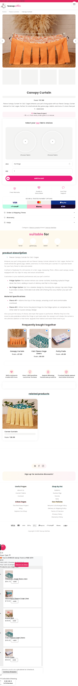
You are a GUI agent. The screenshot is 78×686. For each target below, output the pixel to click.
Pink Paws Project (40, 113)
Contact (21, 496)
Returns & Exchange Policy (57, 505)
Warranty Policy (57, 517)
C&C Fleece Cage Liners (15, 638)
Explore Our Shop (21, 511)
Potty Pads (9, 657)
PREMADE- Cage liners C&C (16, 579)
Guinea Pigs (57, 493)
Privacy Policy (57, 514)
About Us (20, 490)
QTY (7, 171)
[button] (8, 682)
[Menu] (74, 4)
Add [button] (15, 581)
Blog (20, 508)
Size (7, 164)
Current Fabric (21, 493)
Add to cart (39, 178)
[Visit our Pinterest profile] (35, 466)
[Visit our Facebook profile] (39, 466)
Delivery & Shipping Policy (57, 508)
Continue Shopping (10, 672)
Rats (57, 499)
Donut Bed (9, 618)
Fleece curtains (14, 12)
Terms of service (57, 511)
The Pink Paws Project (21, 505)
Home (4, 12)
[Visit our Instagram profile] (43, 466)
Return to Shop (22, 565)
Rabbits (57, 490)
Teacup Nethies (50, 228)
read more (40, 109)
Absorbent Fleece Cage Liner (17, 598)
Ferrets (57, 496)
